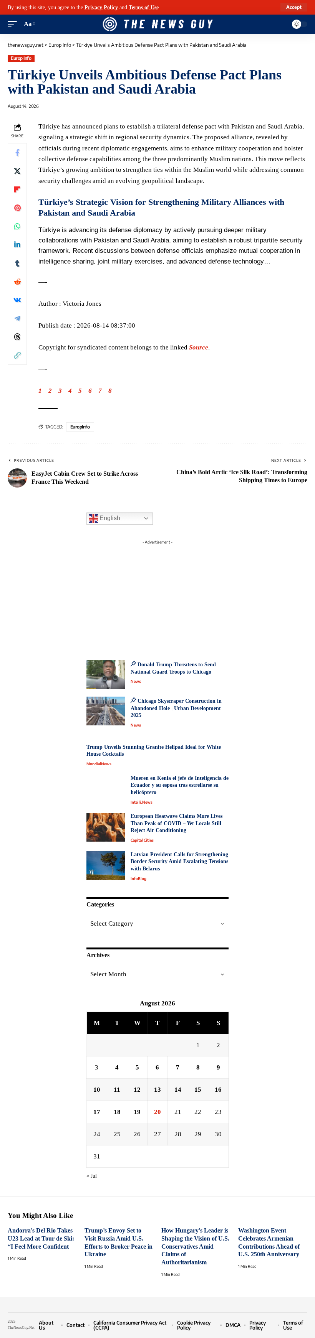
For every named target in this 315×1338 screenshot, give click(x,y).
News (136, 681)
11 (117, 1089)
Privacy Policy (101, 7)
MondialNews (98, 763)
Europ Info (21, 58)
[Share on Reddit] (17, 281)
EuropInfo (80, 427)
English (109, 518)
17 (96, 1112)
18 (117, 1112)
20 (157, 1112)
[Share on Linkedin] (17, 245)
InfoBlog (138, 878)
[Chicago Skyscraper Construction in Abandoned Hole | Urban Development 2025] (105, 711)
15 (197, 1089)
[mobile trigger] (14, 24)
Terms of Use (144, 7)
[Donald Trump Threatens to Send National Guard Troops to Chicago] (105, 674)
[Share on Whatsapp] (17, 226)
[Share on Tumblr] (17, 263)
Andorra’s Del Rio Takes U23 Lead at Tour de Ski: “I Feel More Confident (41, 1238)
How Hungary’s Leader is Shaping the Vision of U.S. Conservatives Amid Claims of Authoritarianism (195, 1246)
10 (96, 1089)
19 (137, 1112)
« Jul (91, 1176)
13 (157, 1089)
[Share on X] (17, 171)
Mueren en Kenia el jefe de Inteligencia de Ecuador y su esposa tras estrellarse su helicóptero (180, 785)
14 (177, 1089)
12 (137, 1089)
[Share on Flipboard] (17, 189)
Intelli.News (142, 802)
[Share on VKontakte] (17, 300)
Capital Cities (142, 840)
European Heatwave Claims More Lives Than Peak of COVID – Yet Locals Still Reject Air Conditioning (176, 823)
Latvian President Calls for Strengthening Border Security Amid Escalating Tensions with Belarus (179, 862)
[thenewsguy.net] (157, 24)
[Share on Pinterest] (17, 208)
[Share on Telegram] (17, 318)
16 (218, 1089)
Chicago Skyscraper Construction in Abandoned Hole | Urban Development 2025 (176, 708)
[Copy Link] (17, 355)
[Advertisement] (157, 596)
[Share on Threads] (17, 337)
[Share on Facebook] (17, 152)
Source (198, 347)
